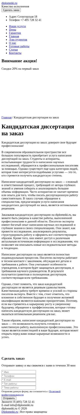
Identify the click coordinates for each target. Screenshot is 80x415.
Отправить (9, 398)
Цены (12, 29)
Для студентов (18, 39)
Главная (14, 36)
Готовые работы (19, 46)
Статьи (13, 49)
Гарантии (15, 32)
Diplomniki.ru (9, 411)
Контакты (15, 52)
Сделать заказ (11, 10)
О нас (12, 42)
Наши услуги (17, 26)
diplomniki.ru (9, 3)
